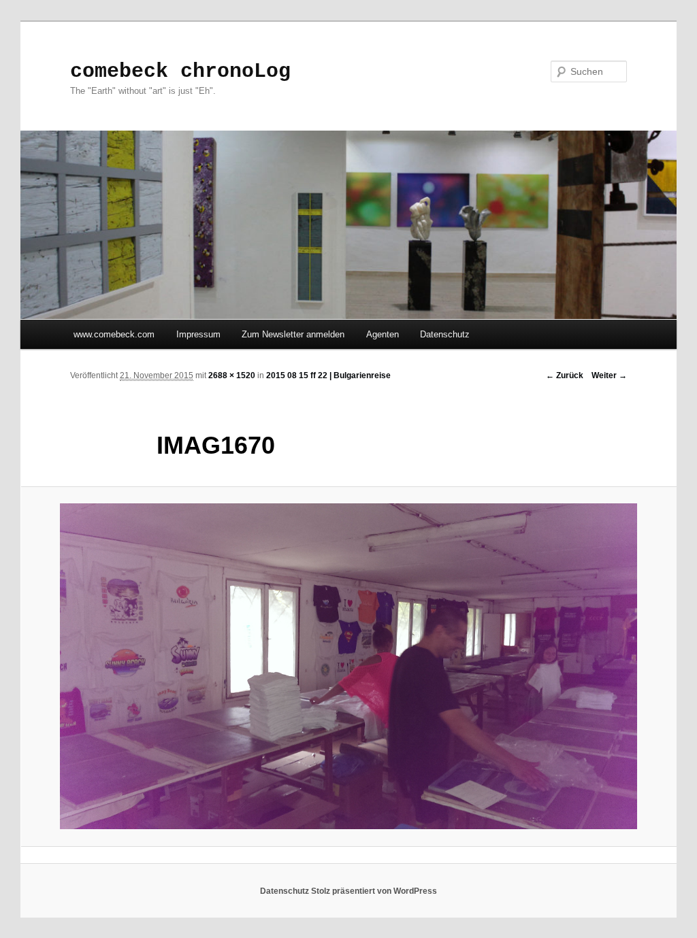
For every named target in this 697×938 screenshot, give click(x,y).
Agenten (382, 334)
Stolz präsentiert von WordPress (374, 891)
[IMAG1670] (348, 666)
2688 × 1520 (231, 375)
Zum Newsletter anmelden (293, 334)
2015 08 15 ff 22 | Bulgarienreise (328, 375)
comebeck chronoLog (180, 71)
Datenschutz (445, 334)
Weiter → (609, 375)
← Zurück (564, 375)
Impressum (198, 334)
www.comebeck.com (114, 334)
